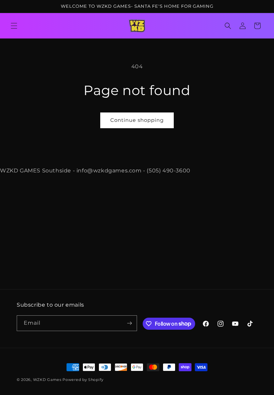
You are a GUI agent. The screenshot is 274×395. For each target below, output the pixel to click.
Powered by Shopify (83, 379)
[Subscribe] (129, 323)
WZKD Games (47, 379)
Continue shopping (137, 120)
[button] (14, 25)
